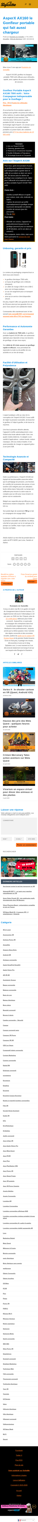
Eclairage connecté (9, 1070)
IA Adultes (6, 1131)
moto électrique (8, 1258)
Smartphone (7, 1354)
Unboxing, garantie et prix (15, 148)
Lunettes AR (7, 1201)
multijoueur (7, 1268)
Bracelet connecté (9, 1010)
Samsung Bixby (8, 1334)
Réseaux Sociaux (9, 1319)
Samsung (6, 1329)
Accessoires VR (8, 935)
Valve (5, 1404)
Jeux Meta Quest (9, 1151)
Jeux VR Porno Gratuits (11, 1186)
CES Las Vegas (8, 1045)
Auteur (19, 1495)
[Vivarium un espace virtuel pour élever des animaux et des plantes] (19, 776)
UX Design (6, 1399)
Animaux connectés (10, 960)
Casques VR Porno (9, 1035)
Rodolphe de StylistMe (17, 37)
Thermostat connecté (10, 1379)
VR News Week (8, 1429)
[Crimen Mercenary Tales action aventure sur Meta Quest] (19, 742)
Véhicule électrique (16, 39)
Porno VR (6, 1303)
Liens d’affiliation (19, 1480)
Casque (5, 1025)
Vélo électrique (8, 1414)
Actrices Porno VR (9, 940)
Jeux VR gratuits (8, 1181)
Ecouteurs (6, 1080)
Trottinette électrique (10, 1384)
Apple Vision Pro (8, 970)
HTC (4, 1121)
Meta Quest (7, 1243)
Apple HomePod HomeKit (11, 965)
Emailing (6, 1085)
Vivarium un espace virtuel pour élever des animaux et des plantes (18, 792)
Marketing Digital (9, 1238)
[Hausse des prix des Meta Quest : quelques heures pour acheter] (19, 707)
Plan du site (19, 1465)
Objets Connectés (9, 1273)
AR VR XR (6, 975)
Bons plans (7, 1005)
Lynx (4, 1233)
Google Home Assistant (11, 1111)
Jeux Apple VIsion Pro (10, 1146)
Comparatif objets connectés (13, 1050)
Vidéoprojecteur (8, 1424)
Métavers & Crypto (9, 1248)
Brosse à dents (8, 1015)
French (23, 1520)
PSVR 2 (5, 1308)
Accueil (19, 1490)
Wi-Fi (4, 1434)
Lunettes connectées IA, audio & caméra (17, 1223)
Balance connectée (9, 990)
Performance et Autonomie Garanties (19, 151)
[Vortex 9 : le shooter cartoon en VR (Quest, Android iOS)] (19, 676)
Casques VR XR (8, 1040)
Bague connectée (9, 985)
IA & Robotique (8, 1126)
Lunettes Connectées (10, 1206)
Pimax (5, 1298)
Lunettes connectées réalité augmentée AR (18, 1228)
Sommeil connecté (9, 1359)
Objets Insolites (8, 1278)
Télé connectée (8, 1374)
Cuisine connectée (9, 1060)
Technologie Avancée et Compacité (18, 155)
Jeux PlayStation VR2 (10, 1166)
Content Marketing (9, 1055)
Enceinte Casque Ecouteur (12, 1095)
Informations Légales (19, 1475)
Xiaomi (5, 1439)
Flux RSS (19, 1460)
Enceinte (6, 1090)
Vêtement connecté (9, 1419)
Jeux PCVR (7, 1156)
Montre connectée (9, 1253)
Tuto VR (5, 1389)
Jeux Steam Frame (9, 1176)
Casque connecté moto (11, 1030)
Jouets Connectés (9, 1196)
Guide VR (6, 1116)
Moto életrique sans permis (12, 1263)
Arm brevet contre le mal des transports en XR (19, 886)
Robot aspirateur (9, 1323)
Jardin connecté (8, 1136)
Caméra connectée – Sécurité (13, 1020)
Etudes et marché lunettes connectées (16, 1100)
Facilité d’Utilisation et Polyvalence (18, 153)
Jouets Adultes (8, 1191)
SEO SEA (6, 1344)
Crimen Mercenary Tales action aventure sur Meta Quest (16, 758)
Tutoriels (6, 1394)
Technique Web (8, 1369)
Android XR (7, 955)
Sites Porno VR (8, 1349)
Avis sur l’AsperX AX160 (15, 146)
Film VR (5, 1106)
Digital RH (6, 1065)
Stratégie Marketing (9, 1364)
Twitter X (19, 1455)
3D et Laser (7, 930)
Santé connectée (9, 1339)
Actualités (6, 39)
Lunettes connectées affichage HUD (15, 1211)
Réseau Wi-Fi (7, 1313)
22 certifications (11, 619)
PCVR (5, 1288)
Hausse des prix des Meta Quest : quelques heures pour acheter (17, 724)
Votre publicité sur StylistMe (19, 1470)
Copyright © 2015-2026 (19, 1485)
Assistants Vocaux (9, 980)
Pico (4, 1293)
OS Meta (6, 1283)
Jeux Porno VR (8, 1171)
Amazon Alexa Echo (10, 950)
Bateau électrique (9, 1000)
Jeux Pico (6, 1161)
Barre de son (7, 995)
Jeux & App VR (8, 1141)
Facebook (19, 1450)
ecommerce (7, 1075)
